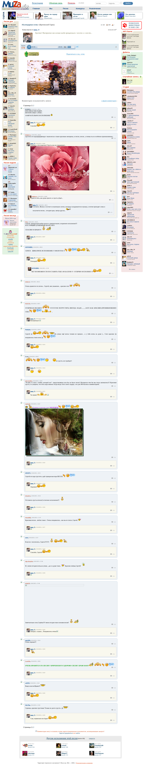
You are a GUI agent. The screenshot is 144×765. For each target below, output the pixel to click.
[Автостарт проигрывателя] (77, 46)
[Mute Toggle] (65, 47)
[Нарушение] (116, 47)
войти (78, 733)
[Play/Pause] (29, 47)
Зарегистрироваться (66, 733)
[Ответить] (112, 117)
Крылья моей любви (13, 221)
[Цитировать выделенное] (115, 117)
